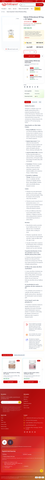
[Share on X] (32, 87)
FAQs (2, 418)
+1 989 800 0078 (6, 467)
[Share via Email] (27, 87)
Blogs (2, 420)
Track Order (3, 422)
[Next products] (42, 369)
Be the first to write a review (28, 23)
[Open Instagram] (35, 87)
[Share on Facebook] (25, 87)
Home (3, 11)
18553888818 (26, 466)
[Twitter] (27, 432)
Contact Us (26, 401)
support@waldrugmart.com (28, 1)
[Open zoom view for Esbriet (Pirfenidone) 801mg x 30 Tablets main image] (11, 33)
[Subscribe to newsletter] (19, 402)
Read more (27, 37)
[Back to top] (41, 470)
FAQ (40, 102)
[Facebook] (25, 432)
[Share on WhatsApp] (30, 87)
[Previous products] (2, 369)
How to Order (26, 407)
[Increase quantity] (34, 52)
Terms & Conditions (5, 428)
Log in (43, 1)
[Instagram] (30, 432)
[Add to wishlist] (42, 56)
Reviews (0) (34, 102)
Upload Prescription (27, 403)
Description (27, 102)
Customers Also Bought (7, 355)
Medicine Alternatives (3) (19, 355)
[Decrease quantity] (26, 52)
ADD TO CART (32, 56)
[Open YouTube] (38, 87)
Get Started (26, 397)
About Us (25, 399)
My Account (26, 405)
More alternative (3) (37, 23)
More (32, 8)
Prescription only (28, 21)
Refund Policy (3, 426)
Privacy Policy (3, 424)
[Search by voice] (21, 4)
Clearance (37, 8)
